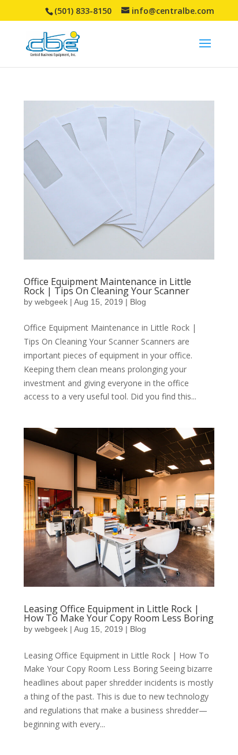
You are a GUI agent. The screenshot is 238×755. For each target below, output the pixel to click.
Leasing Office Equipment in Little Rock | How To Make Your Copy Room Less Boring (119, 613)
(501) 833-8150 (82, 10)
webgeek (51, 301)
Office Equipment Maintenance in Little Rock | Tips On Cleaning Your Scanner (107, 286)
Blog (138, 301)
